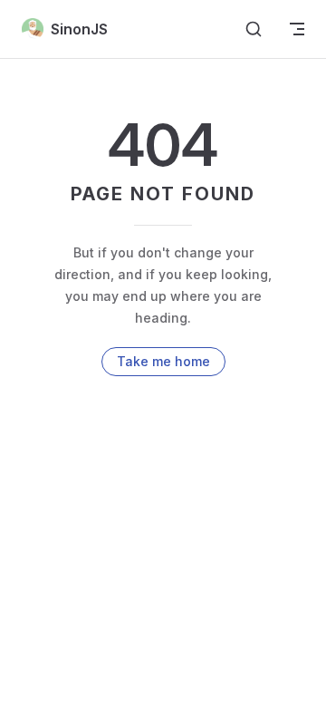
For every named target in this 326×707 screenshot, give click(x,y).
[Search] (253, 29)
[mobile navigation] (297, 29)
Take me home (163, 361)
